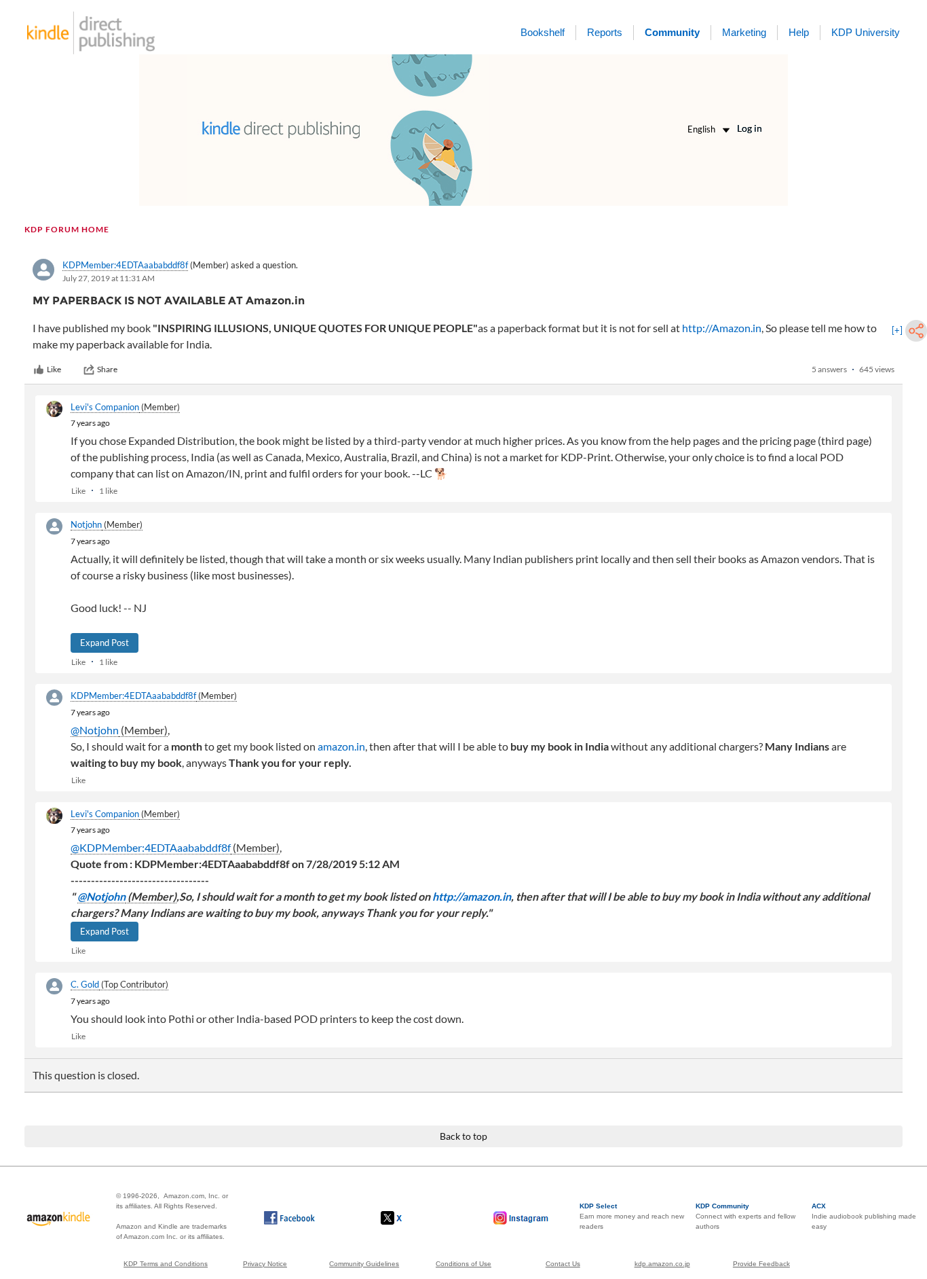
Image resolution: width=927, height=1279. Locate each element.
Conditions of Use (463, 1263)
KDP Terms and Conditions (166, 1263)
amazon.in (341, 746)
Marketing (744, 32)
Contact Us (563, 1263)
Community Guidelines (364, 1263)
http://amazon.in (471, 896)
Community (672, 32)
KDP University (865, 32)
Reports (604, 32)
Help (799, 32)
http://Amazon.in (721, 327)
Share (107, 369)
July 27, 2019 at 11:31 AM (108, 278)
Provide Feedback (761, 1263)
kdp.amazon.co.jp (662, 1263)
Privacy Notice (265, 1263)
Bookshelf (543, 32)
